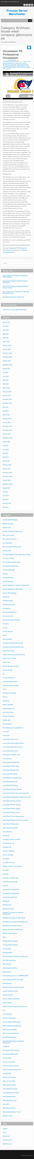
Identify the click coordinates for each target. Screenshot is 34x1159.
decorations (6, 597)
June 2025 (6, 376)
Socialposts (6, 1046)
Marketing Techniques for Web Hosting (14, 918)
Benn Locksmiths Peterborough (12, 547)
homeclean (6, 731)
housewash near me (8, 843)
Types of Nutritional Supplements (12, 1069)
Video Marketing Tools (9, 1096)
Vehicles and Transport (9, 1077)
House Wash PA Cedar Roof (11, 770)
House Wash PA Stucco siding (11, 812)
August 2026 (6, 322)
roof (4, 1010)
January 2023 (7, 469)
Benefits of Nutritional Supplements (13, 531)
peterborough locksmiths (10, 968)
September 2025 (7, 365)
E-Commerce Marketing (9, 612)
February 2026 (7, 345)
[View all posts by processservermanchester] (17, 61)
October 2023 (7, 434)
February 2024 (7, 418)
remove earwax (7, 1002)
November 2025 (7, 357)
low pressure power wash (10, 897)
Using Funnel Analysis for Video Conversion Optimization (15, 281)
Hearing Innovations (8, 716)
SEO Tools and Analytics (10, 1029)
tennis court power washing (10, 1066)
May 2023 (5, 453)
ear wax (5, 627)
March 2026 (6, 341)
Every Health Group (8, 651)
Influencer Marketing (9, 851)
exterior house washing (9, 658)
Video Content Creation (9, 1085)
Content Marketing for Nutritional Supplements (16, 585)
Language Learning (8, 862)
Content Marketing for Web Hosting (13, 589)
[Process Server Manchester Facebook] (27, 5)
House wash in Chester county (11, 755)
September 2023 (7, 438)
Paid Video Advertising (9, 960)
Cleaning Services (8, 577)
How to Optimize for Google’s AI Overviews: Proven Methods (15, 276)
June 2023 (6, 449)
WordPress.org (7, 1144)
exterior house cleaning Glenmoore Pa (14, 654)
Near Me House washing (10, 933)
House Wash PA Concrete (10, 782)
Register (5, 1128)
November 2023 (7, 430)
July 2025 (5, 372)
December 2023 (7, 426)
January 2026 (7, 349)
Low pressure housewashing (11, 893)
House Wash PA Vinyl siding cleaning (13, 816)
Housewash (6, 835)
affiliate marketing (8, 523)
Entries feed (6, 1136)
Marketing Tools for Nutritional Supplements (15, 922)
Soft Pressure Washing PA (10, 1054)
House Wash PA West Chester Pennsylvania (15, 820)
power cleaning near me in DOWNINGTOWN (15, 975)
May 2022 (5, 499)
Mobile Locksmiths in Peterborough (13, 929)
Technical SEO (7, 1058)
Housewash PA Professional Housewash (12, 54)
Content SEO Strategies (9, 593)
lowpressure (6, 901)
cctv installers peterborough (11, 566)
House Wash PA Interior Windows (12, 789)
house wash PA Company (10, 774)
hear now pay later (8, 712)
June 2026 (6, 330)
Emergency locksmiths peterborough (13, 647)
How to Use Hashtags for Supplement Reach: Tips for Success (16, 287)
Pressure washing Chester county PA (13, 987)
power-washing (7, 983)
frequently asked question (10, 681)
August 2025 (6, 368)
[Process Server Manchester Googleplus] (24, 5)
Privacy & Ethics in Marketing (11, 999)
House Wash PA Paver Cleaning (12, 801)
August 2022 (6, 488)
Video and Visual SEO (9, 1081)
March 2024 (6, 415)
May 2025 (5, 380)
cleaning (5, 574)
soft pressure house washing (11, 1050)
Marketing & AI (7, 905)
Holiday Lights (7, 720)
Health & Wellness (8, 704)
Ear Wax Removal (8, 631)
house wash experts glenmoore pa (19, 64)
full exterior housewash (9, 693)
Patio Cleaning (7, 964)
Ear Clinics (6, 624)
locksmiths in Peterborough (10, 878)
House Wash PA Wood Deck (11, 824)
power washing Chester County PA (13, 979)
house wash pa (21, 66)
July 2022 (5, 492)
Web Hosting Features (9, 1108)
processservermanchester (9, 61)
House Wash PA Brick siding (11, 766)
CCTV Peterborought (9, 570)
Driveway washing (8, 600)
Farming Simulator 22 (9, 678)
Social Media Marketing (9, 1037)
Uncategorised (7, 1073)
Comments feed (7, 1140)
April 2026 (6, 338)
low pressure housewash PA (11, 889)
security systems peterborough (11, 1022)
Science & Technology (9, 1018)
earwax (5, 635)
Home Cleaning (7, 724)
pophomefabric (7, 972)
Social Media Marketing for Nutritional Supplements (13, 1041)
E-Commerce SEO (8, 616)
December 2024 (7, 399)
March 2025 (6, 388)
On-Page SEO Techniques (10, 945)
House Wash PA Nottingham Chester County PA (16, 797)
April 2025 (6, 384)
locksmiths (6, 874)
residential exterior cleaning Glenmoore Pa (17, 67)
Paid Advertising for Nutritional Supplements (15, 956)
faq (4, 674)
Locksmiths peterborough (10, 882)
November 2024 (7, 403)
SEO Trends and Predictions (11, 1033)
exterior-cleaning (7, 670)
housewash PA (7, 847)
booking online (7, 550)
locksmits (5, 885)
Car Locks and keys (8, 558)
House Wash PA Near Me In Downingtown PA (16, 793)
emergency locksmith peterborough (13, 643)
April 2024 (6, 411)
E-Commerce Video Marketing (11, 620)
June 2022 (6, 495)
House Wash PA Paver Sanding (12, 805)
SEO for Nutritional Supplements (12, 1026)
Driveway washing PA (9, 604)
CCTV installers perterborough (11, 562)
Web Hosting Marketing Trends (11, 1112)
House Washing (7, 832)
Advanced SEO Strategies (10, 520)
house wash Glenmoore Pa (10, 66)
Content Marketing (8, 581)
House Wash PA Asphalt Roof (11, 762)
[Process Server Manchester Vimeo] (29, 5)
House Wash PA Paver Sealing (11, 808)
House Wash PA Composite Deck (12, 778)
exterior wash (6, 662)
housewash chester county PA (11, 839)
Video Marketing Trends (9, 1100)
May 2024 (5, 407)
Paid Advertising (7, 952)
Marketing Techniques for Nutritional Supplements (13, 913)
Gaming (5, 697)
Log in (4, 1132)
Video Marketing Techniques (11, 1093)
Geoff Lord (6, 309)
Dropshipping (6, 608)
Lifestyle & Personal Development (12, 866)
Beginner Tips (7, 527)
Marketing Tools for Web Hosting (12, 925)
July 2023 (5, 445)
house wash (6, 735)
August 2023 (6, 442)
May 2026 (5, 334)
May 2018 (5, 507)
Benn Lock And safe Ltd (9, 539)
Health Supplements (8, 708)
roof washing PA (7, 1014)
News (14, 67)
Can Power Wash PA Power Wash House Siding (16, 554)
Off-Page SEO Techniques (10, 941)
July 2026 (5, 326)
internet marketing (8, 855)
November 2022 (7, 476)
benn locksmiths (7, 543)
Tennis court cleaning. (9, 1062)
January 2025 (7, 395)
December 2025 (7, 353)
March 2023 (6, 461)
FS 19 (4, 689)
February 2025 (7, 392)
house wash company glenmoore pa (13, 743)
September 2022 (7, 484)
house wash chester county (10, 739)
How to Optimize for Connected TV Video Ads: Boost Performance (16, 292)
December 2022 (7, 472)
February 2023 (7, 465)
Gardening (6, 701)
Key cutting (6, 859)
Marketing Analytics (8, 909)
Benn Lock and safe (8, 535)
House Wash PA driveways (10, 785)
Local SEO (6, 870)
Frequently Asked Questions (11, 685)
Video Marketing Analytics (10, 1089)
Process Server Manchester (17, 12)
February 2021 (7, 503)
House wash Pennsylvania (10, 828)
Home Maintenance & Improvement (13, 728)
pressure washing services (10, 991)
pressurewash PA (8, 995)
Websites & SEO (7, 1116)
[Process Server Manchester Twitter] (32, 5)
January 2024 (7, 422)
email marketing (7, 639)
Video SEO (6, 1104)
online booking (7, 949)
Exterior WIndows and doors (11, 666)
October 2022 (7, 480)
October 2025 (7, 361)
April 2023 (6, 457)
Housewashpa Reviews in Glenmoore (13, 297)
